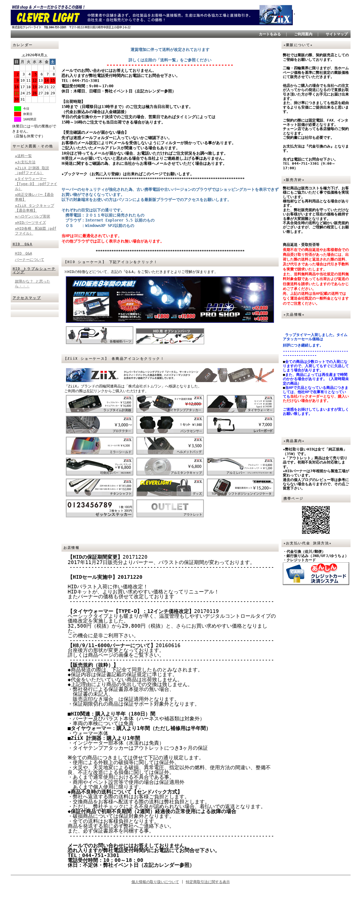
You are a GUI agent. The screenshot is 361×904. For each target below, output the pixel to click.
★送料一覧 (23, 156)
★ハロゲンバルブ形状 (32, 216)
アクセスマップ (27, 298)
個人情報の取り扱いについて (155, 882)
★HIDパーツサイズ (30, 222)
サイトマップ (337, 34)
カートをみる (270, 34)
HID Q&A (23, 244)
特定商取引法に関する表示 (208, 882)
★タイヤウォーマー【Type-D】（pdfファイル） (36, 184)
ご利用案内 (303, 34)
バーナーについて (29, 259)
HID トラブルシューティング (34, 270)
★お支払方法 (25, 162)
